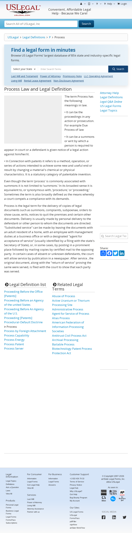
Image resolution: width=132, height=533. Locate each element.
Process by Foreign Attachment (25, 331)
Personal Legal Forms (12, 506)
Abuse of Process (63, 296)
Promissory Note (72, 76)
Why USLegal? (76, 491)
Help (109, 3)
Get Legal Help (33, 485)
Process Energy (14, 340)
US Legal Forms (110, 106)
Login (123, 3)
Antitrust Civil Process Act (69, 336)
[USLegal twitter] (124, 517)
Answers (52, 485)
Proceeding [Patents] (18, 318)
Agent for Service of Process (70, 314)
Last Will (30, 499)
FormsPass (75, 518)
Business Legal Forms (12, 512)
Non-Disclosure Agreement (68, 80)
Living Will (16, 80)
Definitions (10, 484)
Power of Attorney (50, 76)
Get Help (73, 494)
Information (31, 479)
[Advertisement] (33, 120)
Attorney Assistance (35, 509)
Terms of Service (77, 482)
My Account (75, 501)
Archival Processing (65, 340)
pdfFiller (73, 521)
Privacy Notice (76, 485)
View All (9, 494)
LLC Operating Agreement (98, 76)
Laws (8, 491)
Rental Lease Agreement (37, 80)
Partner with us (33, 512)
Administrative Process (67, 309)
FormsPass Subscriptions (11, 521)
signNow (73, 525)
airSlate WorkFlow (77, 528)
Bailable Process (63, 344)
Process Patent (14, 344)
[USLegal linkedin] (114, 517)
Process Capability (16, 335)
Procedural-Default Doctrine (23, 322)
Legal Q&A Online (111, 102)
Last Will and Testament (24, 76)
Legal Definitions (34, 37)
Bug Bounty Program (78, 498)
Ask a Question (12, 487)
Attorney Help (109, 93)
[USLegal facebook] (103, 517)
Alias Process (61, 318)
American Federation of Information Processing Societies (68, 326)
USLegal (13, 37)
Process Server (14, 348)
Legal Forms (11, 517)
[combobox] (24, 69)
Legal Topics (108, 110)
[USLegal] (22, 5)
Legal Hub (74, 488)
